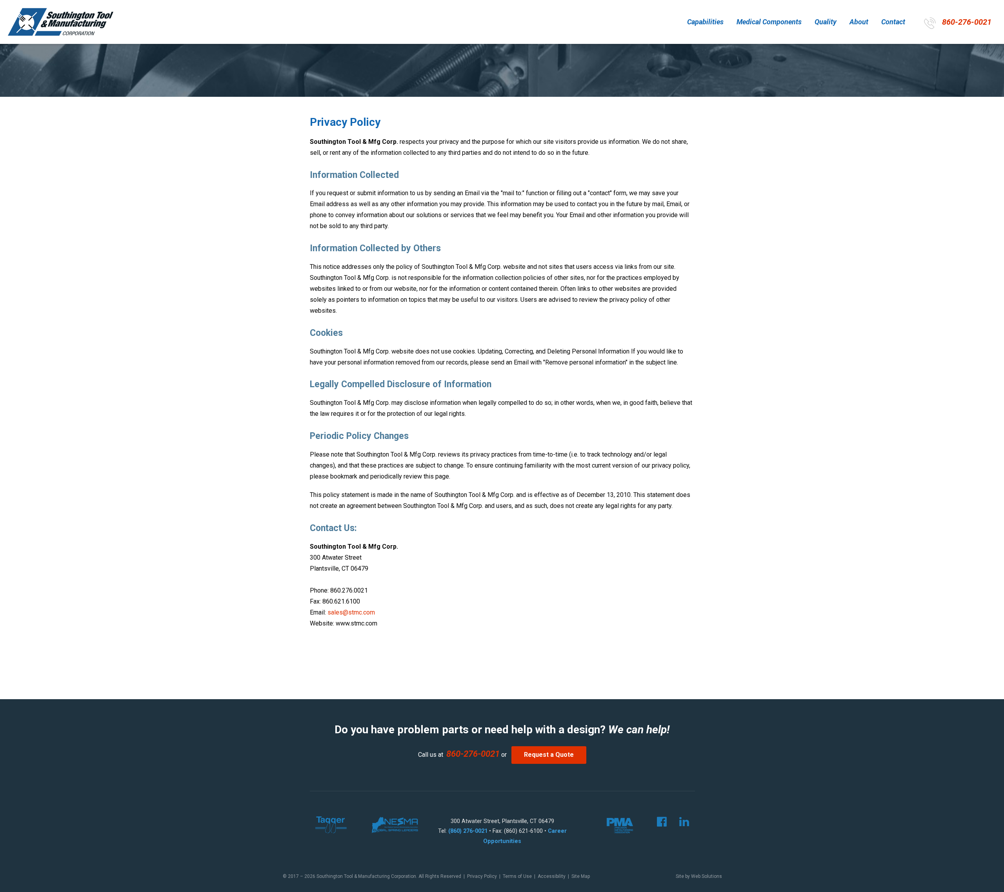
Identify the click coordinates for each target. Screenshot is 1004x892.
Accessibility (552, 876)
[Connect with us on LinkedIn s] (678, 824)
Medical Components (769, 22)
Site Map (580, 876)
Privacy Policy (482, 876)
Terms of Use (517, 876)
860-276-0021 (966, 22)
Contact (893, 22)
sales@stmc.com (351, 612)
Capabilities (705, 22)
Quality (826, 22)
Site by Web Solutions (699, 876)
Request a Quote (549, 754)
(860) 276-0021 (467, 831)
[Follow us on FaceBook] (656, 824)
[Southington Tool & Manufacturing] (60, 22)
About (858, 22)
